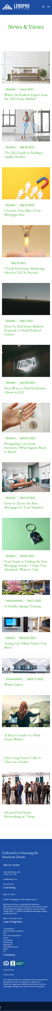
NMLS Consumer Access (12, 918)
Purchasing (7, 940)
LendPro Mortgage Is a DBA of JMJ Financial (20, 899)
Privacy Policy (8, 970)
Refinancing (7, 942)
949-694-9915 (8, 884)
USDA (5, 949)
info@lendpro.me (10, 879)
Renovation (7, 945)
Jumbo (5, 938)
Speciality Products (10, 947)
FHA (4, 933)
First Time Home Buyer (12, 936)
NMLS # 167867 (9, 895)
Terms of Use (8, 975)
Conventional (8, 929)
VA (4, 951)
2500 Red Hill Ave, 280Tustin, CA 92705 (11, 873)
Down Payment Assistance (13, 931)
